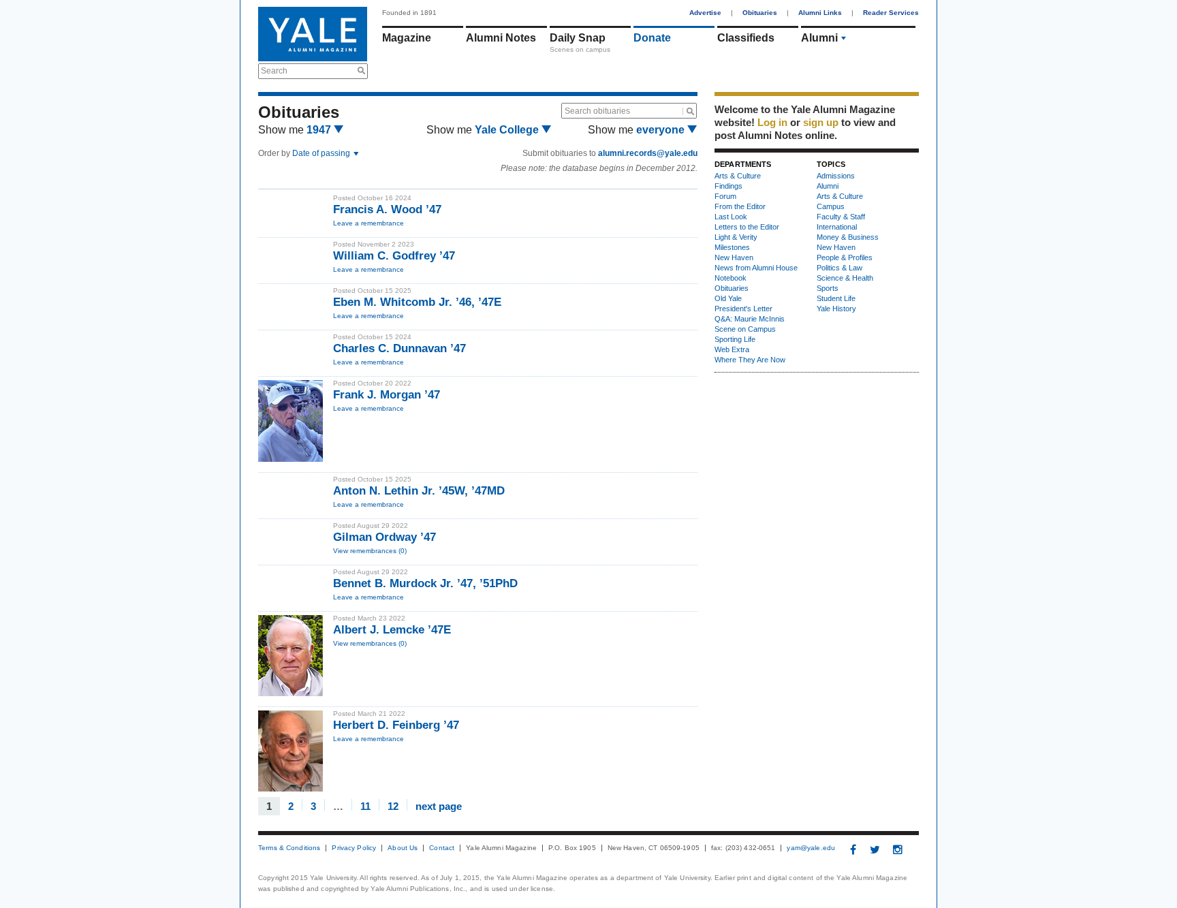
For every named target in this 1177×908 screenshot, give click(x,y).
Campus (831, 206)
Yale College (508, 130)
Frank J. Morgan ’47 (386, 394)
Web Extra (732, 349)
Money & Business (848, 237)
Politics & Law (839, 268)
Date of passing (322, 153)
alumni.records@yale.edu (647, 153)
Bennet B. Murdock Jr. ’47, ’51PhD (425, 583)
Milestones (732, 247)
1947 (320, 130)
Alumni (819, 38)
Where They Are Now (750, 360)
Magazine (406, 38)
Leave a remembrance (368, 223)
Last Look (731, 217)
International (837, 227)
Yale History (836, 308)
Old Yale (728, 298)
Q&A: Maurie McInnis (750, 319)
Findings (728, 186)
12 (393, 805)
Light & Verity (736, 237)
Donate (652, 38)
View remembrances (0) (370, 550)
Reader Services (891, 12)
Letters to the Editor (747, 227)
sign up (820, 122)
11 (365, 805)
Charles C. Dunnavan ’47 (399, 348)
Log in (772, 122)
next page (438, 805)
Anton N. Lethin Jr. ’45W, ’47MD (419, 490)
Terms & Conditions (289, 848)
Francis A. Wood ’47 (387, 209)
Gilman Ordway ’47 (384, 537)
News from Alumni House (756, 268)
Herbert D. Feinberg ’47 (396, 725)
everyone (661, 130)
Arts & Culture (738, 176)
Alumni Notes (501, 38)
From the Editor (740, 206)
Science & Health (845, 278)
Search (274, 71)
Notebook (731, 278)
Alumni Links (820, 12)
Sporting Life (735, 339)
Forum (725, 196)
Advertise (705, 12)
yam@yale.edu (811, 848)
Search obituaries (597, 111)
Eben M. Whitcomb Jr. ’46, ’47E (417, 302)
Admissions (836, 176)
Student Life (836, 298)
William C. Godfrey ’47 (394, 255)
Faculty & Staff (841, 217)
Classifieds (745, 38)
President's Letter (743, 308)
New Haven (734, 257)
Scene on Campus (745, 329)
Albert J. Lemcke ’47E (392, 629)
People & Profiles (845, 257)
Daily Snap (578, 38)
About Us (403, 848)
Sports (827, 288)
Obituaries (759, 12)
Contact (441, 848)
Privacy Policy (354, 848)
